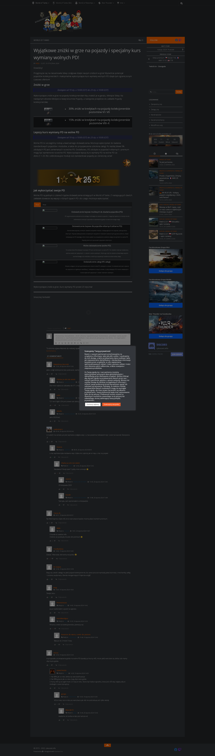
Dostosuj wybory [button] (93, 404)
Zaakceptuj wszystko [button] (111, 404)
